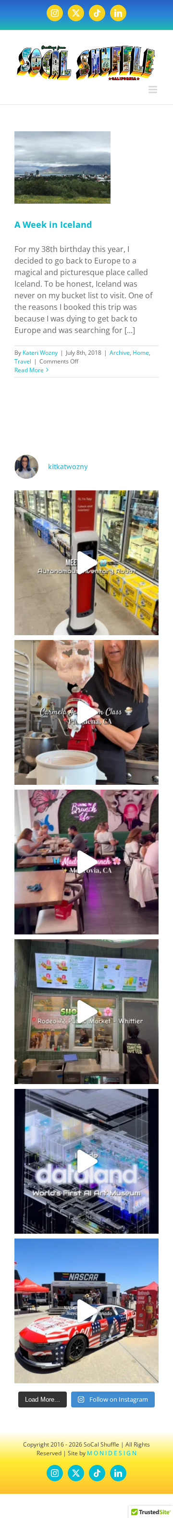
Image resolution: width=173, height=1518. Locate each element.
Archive (120, 352)
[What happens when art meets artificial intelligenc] (86, 1161)
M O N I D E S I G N (111, 1453)
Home (141, 352)
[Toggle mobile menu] (153, 89)
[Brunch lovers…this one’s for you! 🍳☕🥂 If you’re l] (86, 862)
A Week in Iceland (53, 224)
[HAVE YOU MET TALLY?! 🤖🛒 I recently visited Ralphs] (86, 562)
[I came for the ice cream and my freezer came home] (86, 712)
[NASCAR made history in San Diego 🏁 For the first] (86, 1311)
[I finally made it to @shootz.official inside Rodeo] (86, 1011)
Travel (22, 361)
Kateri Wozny (40, 352)
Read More (29, 370)
